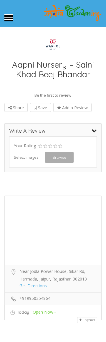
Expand (89, 320)
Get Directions (33, 285)
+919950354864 (34, 298)
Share (18, 107)
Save (42, 107)
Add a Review (74, 107)
